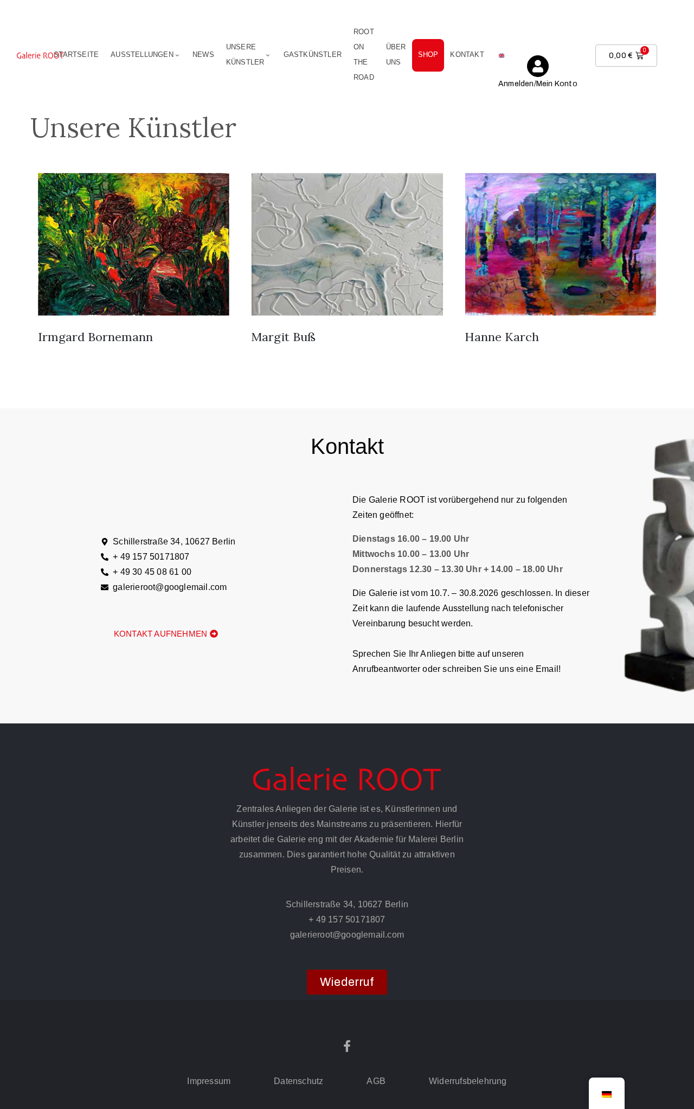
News (203, 54)
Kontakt (467, 54)
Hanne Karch (502, 336)
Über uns (396, 54)
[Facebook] (347, 1046)
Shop (428, 54)
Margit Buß (283, 336)
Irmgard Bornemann (95, 336)
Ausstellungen (142, 54)
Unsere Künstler (245, 54)
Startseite (76, 54)
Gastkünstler (313, 54)
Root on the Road (364, 54)
